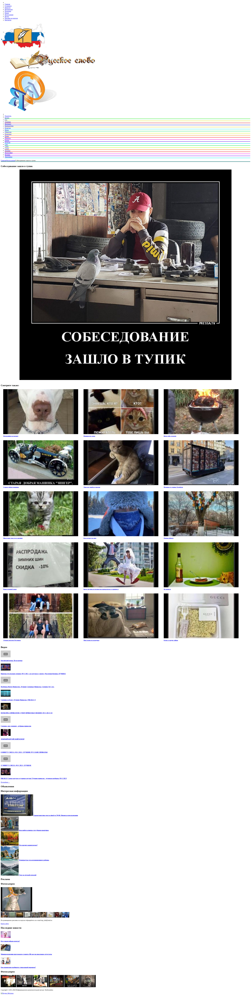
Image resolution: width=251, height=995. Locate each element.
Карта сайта (5, 923)
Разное (7, 140)
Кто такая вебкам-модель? (10, 941)
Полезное (8, 11)
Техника (7, 151)
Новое (7, 13)
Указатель (8, 116)
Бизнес (7, 118)
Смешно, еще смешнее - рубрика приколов (16, 726)
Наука (7, 130)
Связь (7, 146)
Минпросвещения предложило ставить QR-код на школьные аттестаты (26, 954)
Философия (8, 153)
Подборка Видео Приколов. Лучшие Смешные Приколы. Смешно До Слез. (27, 687)
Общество (8, 132)
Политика (8, 134)
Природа (8, 138)
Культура (8, 128)
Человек (7, 155)
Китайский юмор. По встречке (11, 660)
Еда (6, 120)
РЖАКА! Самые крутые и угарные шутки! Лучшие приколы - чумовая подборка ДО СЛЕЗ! (34, 778)
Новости (7, 8)
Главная (7, 4)
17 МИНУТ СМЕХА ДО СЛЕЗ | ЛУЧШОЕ (16, 765)
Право (7, 136)
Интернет (8, 124)
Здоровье (8, 122)
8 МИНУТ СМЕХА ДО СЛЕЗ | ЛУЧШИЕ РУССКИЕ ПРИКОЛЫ (24, 752)
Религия (7, 142)
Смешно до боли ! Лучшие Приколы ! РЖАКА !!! (18, 700)
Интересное (9, 9)
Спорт (7, 148)
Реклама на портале (11, 18)
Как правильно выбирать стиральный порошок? (18, 967)
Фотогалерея (9, 15)
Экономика (8, 157)
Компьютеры (9, 126)
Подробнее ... (5, 782)
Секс (6, 144)
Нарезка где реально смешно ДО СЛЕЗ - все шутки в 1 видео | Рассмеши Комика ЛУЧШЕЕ (33, 674)
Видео (7, 16)
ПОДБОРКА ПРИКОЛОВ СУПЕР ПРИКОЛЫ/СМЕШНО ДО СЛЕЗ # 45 (26, 713)
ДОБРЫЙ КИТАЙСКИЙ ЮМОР (12, 739)
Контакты (8, 20)
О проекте (8, 6)
